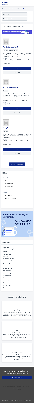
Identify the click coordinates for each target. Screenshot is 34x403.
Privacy (19, 389)
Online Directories (12, 386)
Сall (17, 68)
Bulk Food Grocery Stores (10, 249)
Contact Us (28, 386)
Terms (14, 389)
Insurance (5, 251)
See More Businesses (17, 164)
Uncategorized (7, 275)
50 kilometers (8, 180)
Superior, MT (15, 9)
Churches (5, 256)
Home (4, 386)
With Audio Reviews (10, 198)
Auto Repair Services (8, 258)
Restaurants (6, 278)
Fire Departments (7, 260)
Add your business (17, 377)
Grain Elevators (7, 265)
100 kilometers (9, 183)
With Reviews (8, 195)
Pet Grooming (7, 270)
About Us (21, 386)
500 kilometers (9, 186)
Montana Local (6, 9)
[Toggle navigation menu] (32, 3)
